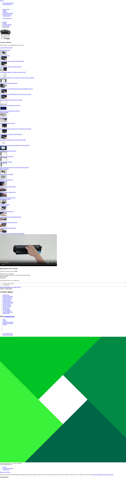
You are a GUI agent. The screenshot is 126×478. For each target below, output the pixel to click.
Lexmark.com (9, 316)
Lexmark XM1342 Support (6, 47)
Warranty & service (7, 298)
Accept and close (4, 477)
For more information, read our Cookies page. (103, 474)
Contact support (8, 288)
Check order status (7, 305)
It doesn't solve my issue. (8, 283)
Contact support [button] (6, 16)
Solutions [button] (5, 12)
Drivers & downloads (8, 296)
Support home (6, 295)
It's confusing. (6, 285)
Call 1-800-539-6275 (8, 333)
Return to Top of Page (5, 472)
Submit (2, 288)
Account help (6, 308)
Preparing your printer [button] (5, 50)
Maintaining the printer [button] (5, 199)
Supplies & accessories (8, 322)
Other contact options (8, 334)
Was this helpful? (4, 276)
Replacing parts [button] (3, 181)
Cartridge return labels (8, 302)
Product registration (7, 297)
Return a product (7, 306)
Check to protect (6, 304)
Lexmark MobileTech (8, 312)
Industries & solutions (8, 323)
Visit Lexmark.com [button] (7, 4)
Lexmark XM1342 (7, 24)
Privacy (4, 467)
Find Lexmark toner (7, 301)
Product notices (6, 309)
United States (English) (8, 3)
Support (5, 22)
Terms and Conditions (8, 468)
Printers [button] (4, 10)
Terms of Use (6, 469)
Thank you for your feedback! (7, 273)
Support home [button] (6, 9)
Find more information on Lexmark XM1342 (10, 287)
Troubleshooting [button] (4, 205)
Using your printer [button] (4, 112)
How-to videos (6, 26)
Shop (4, 319)
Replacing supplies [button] (4, 168)
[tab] (63, 50)
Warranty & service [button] (7, 14)
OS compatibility (7, 310)
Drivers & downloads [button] (8, 13)
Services (5, 324)
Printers (4, 23)
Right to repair (6, 313)
